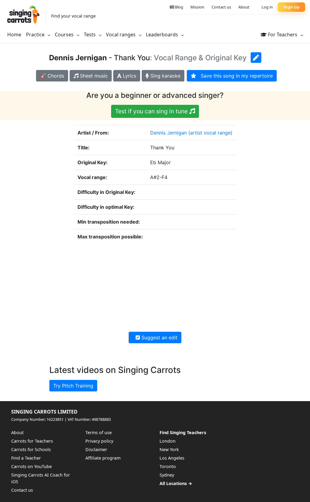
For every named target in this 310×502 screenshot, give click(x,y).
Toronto (168, 466)
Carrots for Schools (31, 449)
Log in (267, 7)
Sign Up (291, 7)
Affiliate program (102, 458)
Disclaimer (96, 449)
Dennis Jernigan (168, 133)
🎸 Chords (52, 76)
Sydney (167, 475)
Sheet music (93, 76)
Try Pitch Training (73, 386)
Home (14, 34)
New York (169, 449)
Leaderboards (162, 34)
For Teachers (282, 34)
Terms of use (98, 432)
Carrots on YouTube (31, 466)
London (168, 441)
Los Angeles (172, 458)
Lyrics (128, 76)
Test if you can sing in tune (152, 111)
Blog (178, 7)
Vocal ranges (121, 34)
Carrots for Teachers (32, 441)
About (243, 7)
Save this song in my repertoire (234, 76)
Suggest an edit (158, 337)
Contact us (221, 7)
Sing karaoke (164, 76)
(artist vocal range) (210, 133)
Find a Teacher (26, 458)
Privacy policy (99, 441)
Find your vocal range (73, 16)
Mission (197, 7)
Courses (65, 34)
